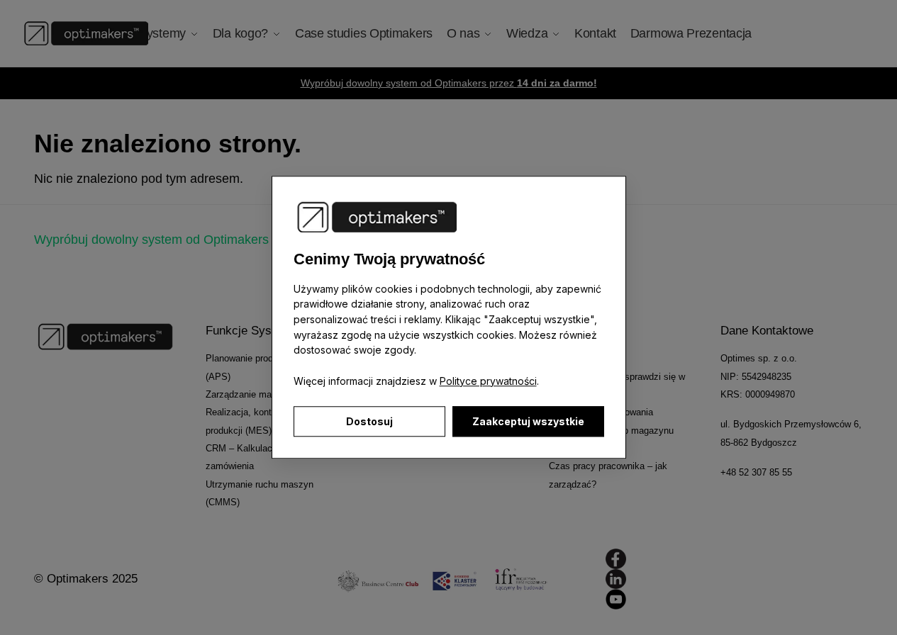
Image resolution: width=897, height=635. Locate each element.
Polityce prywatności (488, 381)
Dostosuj (369, 422)
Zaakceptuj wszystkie (528, 422)
